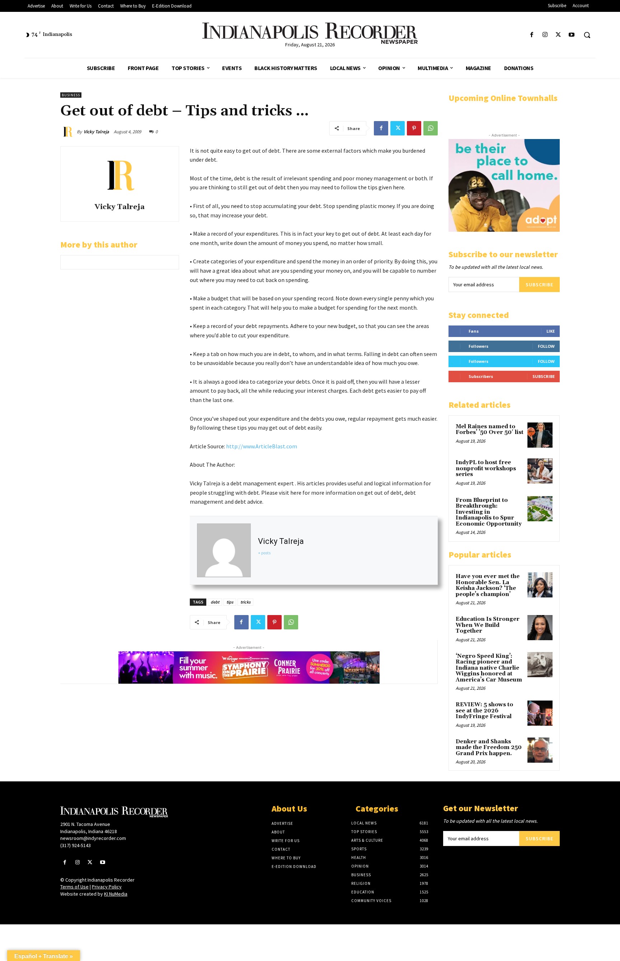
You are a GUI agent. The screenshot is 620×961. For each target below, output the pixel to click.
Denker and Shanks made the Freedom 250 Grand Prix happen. (489, 747)
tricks (245, 602)
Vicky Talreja (96, 132)
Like (550, 331)
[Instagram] (545, 35)
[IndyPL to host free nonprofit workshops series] (540, 471)
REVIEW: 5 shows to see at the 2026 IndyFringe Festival (484, 710)
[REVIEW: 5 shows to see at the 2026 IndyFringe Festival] (540, 713)
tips (229, 602)
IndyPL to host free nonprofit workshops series (486, 468)
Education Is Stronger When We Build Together (488, 625)
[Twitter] (558, 35)
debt (215, 602)
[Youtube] (572, 35)
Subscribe (539, 284)
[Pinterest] (414, 128)
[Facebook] (531, 35)
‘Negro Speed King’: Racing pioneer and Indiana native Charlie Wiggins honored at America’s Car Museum (489, 668)
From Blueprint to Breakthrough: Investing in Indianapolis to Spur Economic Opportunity (489, 512)
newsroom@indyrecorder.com (93, 838)
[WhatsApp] (430, 128)
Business (71, 95)
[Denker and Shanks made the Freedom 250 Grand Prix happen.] (540, 750)
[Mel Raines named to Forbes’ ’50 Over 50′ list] (540, 435)
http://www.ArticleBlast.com (261, 446)
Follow (546, 346)
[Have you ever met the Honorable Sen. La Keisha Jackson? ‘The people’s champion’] (540, 584)
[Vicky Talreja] (68, 132)
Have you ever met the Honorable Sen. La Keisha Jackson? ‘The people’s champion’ (488, 585)
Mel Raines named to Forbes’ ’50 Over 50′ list (489, 429)
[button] (587, 34)
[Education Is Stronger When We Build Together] (540, 627)
